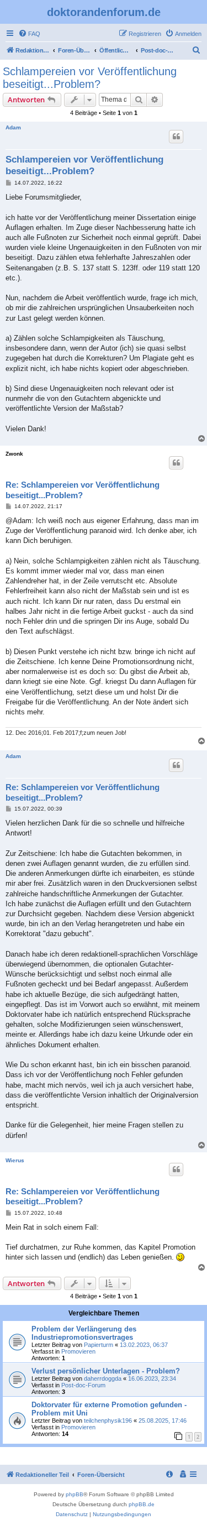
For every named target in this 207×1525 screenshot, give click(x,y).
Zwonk (14, 454)
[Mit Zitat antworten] (176, 136)
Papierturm (98, 1344)
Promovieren (78, 1351)
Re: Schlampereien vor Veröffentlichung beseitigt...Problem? (83, 490)
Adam (13, 127)
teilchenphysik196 (108, 1420)
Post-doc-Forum (83, 1385)
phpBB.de (142, 1504)
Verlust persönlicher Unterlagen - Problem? (105, 1371)
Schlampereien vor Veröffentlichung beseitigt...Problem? (90, 77)
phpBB (74, 1494)
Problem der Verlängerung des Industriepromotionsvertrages (83, 1333)
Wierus (15, 1160)
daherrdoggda (102, 1378)
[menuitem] (29, 33)
